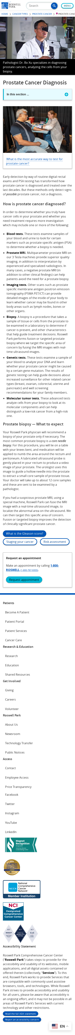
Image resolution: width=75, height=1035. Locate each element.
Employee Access (17, 778)
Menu (67, 6)
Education (12, 665)
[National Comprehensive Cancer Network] (21, 897)
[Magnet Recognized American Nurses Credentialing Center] (21, 853)
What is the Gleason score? (24, 534)
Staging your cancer (20, 542)
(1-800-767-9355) (29, 570)
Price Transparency (18, 787)
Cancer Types (20, 13)
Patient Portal (14, 622)
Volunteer (12, 709)
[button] (54, 6)
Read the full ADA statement (20, 1013)
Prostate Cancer (42, 13)
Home (4, 13)
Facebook (11, 795)
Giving (9, 690)
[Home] (11, 8)
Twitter (10, 804)
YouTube (11, 823)
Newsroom (12, 734)
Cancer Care (13, 640)
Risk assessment (55, 542)
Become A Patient (17, 612)
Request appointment (24, 580)
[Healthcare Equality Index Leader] (12, 875)
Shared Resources (17, 675)
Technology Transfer (19, 743)
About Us (11, 725)
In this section (18, 94)
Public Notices (15, 752)
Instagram (12, 813)
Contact (10, 768)
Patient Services (16, 631)
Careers (10, 699)
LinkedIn (11, 832)
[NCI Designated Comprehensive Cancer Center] (13, 919)
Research (11, 656)
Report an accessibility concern (22, 1019)
